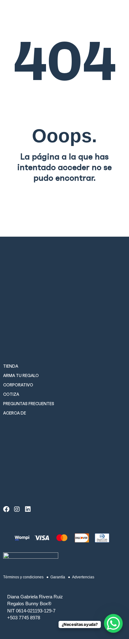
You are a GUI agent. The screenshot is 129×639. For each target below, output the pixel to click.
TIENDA (10, 366)
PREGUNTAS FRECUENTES (28, 403)
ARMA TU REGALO (21, 375)
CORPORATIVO (18, 385)
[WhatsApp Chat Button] (113, 623)
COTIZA (11, 394)
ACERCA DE (14, 413)
